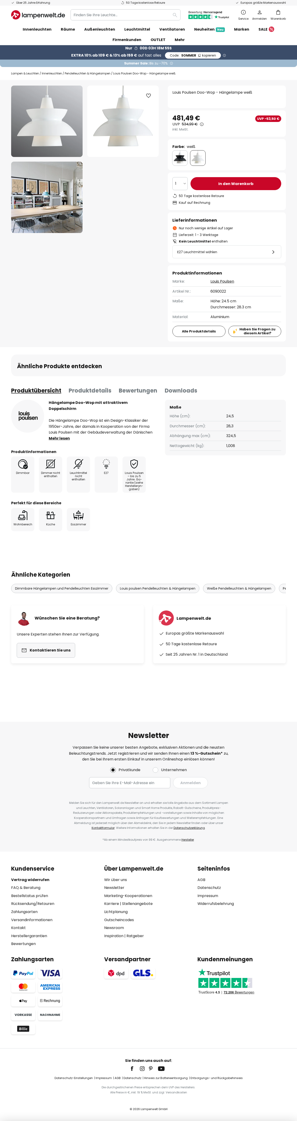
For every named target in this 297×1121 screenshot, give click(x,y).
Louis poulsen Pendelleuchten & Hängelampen (157, 588)
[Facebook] (135, 1069)
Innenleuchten (52, 73)
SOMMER (193, 55)
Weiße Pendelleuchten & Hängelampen (239, 588)
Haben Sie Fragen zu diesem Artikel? (257, 331)
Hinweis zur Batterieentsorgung (166, 1078)
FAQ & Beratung (25, 887)
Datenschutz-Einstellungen (74, 1078)
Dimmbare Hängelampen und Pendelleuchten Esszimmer (61, 588)
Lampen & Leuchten (25, 73)
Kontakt (18, 927)
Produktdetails (90, 390)
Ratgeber (135, 936)
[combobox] (125, 15)
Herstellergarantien (29, 936)
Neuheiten (208, 29)
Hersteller (187, 840)
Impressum (207, 895)
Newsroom (114, 927)
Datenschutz (209, 887)
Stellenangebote (137, 903)
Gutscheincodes (119, 920)
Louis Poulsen (222, 281)
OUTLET (158, 39)
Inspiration (113, 936)
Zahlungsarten (24, 911)
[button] (47, 197)
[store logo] (38, 14)
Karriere (111, 903)
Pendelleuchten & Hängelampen (87, 73)
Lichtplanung (116, 911)
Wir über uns (115, 879)
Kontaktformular (103, 828)
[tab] (36, 390)
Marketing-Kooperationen (128, 895)
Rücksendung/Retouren (32, 903)
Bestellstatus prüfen (29, 895)
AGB (201, 879)
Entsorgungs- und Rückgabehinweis (216, 1078)
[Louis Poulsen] (27, 416)
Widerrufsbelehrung (215, 903)
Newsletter (114, 887)
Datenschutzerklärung (189, 828)
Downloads (181, 390)
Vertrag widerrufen (30, 879)
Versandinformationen (31, 920)
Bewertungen (138, 390)
